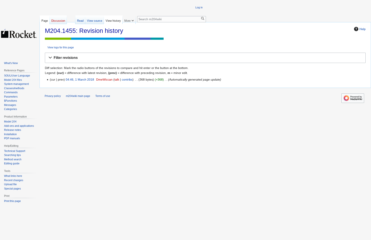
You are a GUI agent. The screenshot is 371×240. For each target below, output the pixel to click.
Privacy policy (53, 96)
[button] (205, 58)
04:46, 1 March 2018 (80, 79)
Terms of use (102, 96)
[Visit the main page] (19, 33)
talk (116, 79)
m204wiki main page (78, 96)
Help (362, 29)
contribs (127, 79)
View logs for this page (60, 47)
